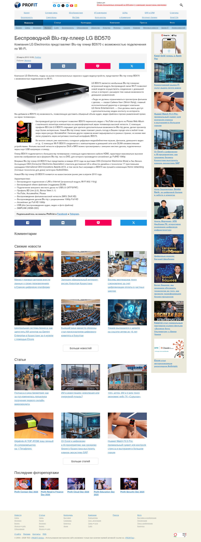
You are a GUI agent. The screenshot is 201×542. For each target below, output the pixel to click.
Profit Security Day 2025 (132, 491)
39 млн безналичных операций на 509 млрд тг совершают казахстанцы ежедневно (131, 5)
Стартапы (174, 12)
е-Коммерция (125, 17)
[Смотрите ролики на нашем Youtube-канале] (71, 5)
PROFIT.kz (130, 537)
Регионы (117, 27)
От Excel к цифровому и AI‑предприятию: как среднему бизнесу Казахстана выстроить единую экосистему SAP (167, 157)
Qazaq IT (164, 27)
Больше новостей (81, 348)
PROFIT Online (38, 537)
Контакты (36, 534)
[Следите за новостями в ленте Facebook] (54, 5)
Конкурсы (67, 523)
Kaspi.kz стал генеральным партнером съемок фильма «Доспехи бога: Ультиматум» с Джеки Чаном (168, 328)
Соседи (127, 27)
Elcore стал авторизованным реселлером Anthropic (166, 363)
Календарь (86, 22)
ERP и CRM (150, 12)
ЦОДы (125, 12)
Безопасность (27, 17)
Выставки (67, 518)
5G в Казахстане (76, 12)
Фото (172, 22)
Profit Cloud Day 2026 (78, 491)
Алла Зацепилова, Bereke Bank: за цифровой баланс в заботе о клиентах (168, 192)
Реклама (26, 534)
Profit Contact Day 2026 (26, 491)
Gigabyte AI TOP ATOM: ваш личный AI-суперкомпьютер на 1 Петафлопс (33, 444)
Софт (56, 27)
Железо (47, 27)
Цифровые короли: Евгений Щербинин (164, 257)
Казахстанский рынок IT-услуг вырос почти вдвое (167, 86)
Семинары (68, 520)
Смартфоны (51, 17)
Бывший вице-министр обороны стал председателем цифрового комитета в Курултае (79, 331)
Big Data (75, 17)
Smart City (174, 17)
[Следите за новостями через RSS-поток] (76, 5)
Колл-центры (100, 17)
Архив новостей (178, 27)
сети (96, 523)
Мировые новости (150, 27)
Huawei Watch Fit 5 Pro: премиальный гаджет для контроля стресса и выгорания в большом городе (167, 119)
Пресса (143, 22)
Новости (28, 22)
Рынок (41, 520)
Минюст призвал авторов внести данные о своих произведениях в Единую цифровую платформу (32, 283)
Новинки (136, 27)
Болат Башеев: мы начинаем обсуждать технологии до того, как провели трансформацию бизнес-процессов (167, 290)
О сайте (17, 534)
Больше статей (80, 461)
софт (24, 526)
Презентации (142, 520)
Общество (95, 27)
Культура (106, 27)
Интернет (37, 27)
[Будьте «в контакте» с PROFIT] (67, 5)
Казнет (27, 12)
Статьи (57, 22)
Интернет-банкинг (149, 17)
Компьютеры (93, 518)
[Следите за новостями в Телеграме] (58, 5)
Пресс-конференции (145, 523)
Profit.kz (38, 57)
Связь (27, 27)
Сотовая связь (51, 12)
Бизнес (19, 27)
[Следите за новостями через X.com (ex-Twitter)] (63, 5)
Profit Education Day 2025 (104, 493)
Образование (82, 27)
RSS (44, 534)
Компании (115, 22)
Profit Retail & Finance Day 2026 (52, 493)
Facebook (62, 213)
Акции (66, 526)
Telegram (74, 213)
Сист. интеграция (94, 520)
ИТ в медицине (100, 12)
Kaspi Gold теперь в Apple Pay (168, 57)
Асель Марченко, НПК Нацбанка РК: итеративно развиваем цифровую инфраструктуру (167, 225)
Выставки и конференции (146, 518)
